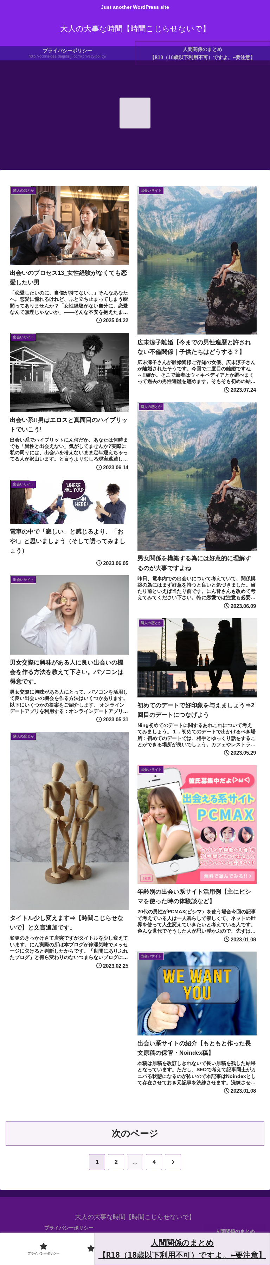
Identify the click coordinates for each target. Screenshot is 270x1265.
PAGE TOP (256, 1221)
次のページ (135, 1133)
